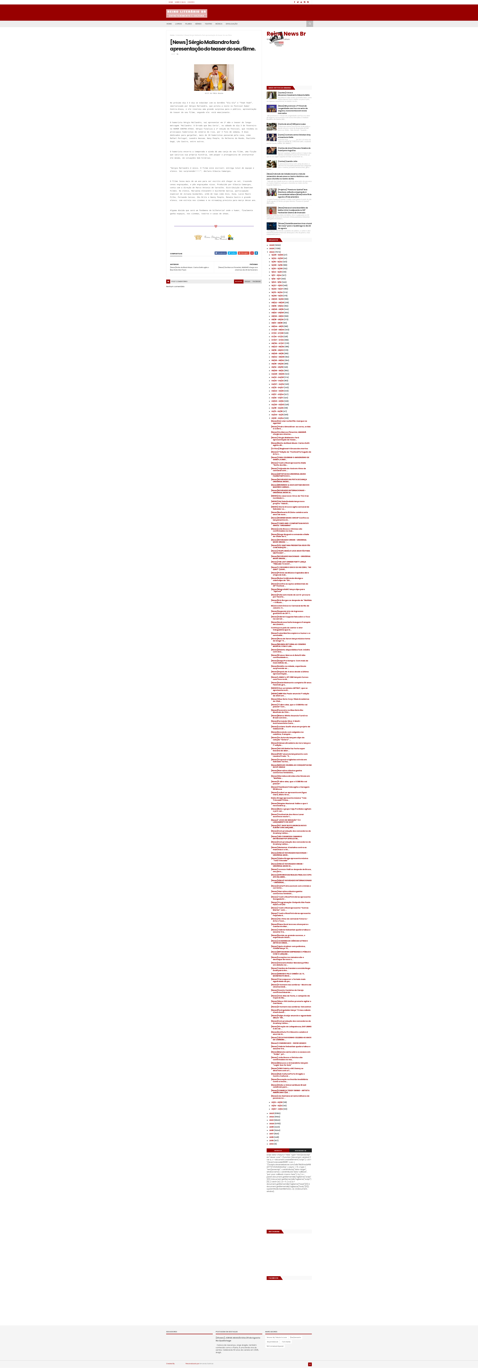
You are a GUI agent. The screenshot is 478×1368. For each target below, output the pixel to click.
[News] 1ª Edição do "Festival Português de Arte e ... (291, 453)
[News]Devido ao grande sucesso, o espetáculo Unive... (288, 936)
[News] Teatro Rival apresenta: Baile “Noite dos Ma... (288, 464)
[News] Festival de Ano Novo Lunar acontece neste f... (287, 815)
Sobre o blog (180, 2)
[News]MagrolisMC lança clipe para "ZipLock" (288, 590)
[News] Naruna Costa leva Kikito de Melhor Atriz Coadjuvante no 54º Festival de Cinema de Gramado (293, 210)
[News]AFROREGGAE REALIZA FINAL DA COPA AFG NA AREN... (291, 876)
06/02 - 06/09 (278, 357)
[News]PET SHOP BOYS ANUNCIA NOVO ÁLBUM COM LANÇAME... (289, 826)
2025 (271, 248)
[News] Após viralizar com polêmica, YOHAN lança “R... (288, 947)
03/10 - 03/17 (277, 397)
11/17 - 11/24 (276, 275)
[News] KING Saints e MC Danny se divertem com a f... (287, 1069)
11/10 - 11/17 (276, 279)
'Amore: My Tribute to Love (277, 1337)
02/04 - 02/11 (277, 414)
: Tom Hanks (286, 1342)
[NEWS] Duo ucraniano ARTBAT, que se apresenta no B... (289, 689)
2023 (271, 1113)
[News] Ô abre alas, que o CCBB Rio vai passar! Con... (289, 705)
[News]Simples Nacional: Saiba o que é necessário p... (289, 804)
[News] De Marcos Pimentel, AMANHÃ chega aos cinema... (288, 433)
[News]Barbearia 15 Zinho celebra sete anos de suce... (289, 513)
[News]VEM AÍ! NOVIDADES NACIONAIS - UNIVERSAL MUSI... (289, 854)
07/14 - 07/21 (277, 336)
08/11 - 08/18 (277, 323)
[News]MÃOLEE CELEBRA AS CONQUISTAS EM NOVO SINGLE (291, 766)
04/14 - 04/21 (277, 380)
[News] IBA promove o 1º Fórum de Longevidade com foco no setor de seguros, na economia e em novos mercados (293, 109)
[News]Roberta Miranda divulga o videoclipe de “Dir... (287, 579)
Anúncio (278, 1151)
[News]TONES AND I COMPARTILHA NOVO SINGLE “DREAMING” (290, 524)
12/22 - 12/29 (277, 258)
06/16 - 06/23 (277, 350)
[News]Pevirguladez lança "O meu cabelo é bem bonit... (291, 1011)
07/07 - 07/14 (277, 340)
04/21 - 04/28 (277, 377)
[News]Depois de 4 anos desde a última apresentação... (290, 672)
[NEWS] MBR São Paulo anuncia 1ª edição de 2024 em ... (290, 694)
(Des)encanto (295, 1337)
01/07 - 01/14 (277, 1109)
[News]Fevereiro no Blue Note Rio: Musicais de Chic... (287, 711)
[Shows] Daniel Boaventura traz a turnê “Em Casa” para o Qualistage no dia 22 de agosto (295, 226)
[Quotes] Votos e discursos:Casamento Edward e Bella (293, 93)
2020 (271, 1123)
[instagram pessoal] (308, 2)
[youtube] (301, 2)
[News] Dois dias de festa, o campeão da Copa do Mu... (290, 997)
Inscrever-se (300, 1151)
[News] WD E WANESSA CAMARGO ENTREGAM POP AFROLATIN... (286, 837)
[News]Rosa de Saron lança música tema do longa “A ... (290, 639)
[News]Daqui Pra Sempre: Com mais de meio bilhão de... (289, 661)
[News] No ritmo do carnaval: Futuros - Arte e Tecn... (289, 920)
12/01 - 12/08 (277, 268)
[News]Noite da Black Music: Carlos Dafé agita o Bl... (290, 444)
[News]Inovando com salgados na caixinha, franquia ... (287, 733)
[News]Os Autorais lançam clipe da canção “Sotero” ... (287, 738)
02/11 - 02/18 (277, 411)
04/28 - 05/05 (278, 374)
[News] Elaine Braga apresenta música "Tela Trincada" (289, 859)
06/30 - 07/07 (278, 343)
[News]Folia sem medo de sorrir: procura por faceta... (290, 596)
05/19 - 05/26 (277, 363)
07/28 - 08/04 (278, 329)
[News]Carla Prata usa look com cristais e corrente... (291, 887)
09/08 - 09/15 (277, 309)
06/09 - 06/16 (277, 353)
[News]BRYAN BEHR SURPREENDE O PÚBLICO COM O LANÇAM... (291, 953)
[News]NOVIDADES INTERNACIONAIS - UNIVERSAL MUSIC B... (288, 491)
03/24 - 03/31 (277, 391)
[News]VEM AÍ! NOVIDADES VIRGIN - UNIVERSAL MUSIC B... (287, 865)
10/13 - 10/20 (277, 292)
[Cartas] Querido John (287, 161)
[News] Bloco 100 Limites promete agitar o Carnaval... (291, 1002)
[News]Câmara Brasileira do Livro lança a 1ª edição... (290, 744)
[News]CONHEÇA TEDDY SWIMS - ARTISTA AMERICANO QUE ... (290, 1091)
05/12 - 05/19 (277, 367)
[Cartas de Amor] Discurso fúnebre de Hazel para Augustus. (294, 149)
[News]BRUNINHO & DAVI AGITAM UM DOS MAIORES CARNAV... (290, 486)
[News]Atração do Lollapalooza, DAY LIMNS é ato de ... (291, 1027)
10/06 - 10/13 (277, 295)
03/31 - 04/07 (277, 387)
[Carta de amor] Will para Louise (292, 124)
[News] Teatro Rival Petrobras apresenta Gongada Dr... (290, 898)
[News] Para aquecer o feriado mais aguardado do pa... (288, 980)
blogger (238, 281)
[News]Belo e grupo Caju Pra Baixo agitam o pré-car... (291, 810)
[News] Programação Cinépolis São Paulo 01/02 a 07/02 (290, 903)
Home (171, 2)
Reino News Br (286, 33)
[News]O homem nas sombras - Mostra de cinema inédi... (291, 985)
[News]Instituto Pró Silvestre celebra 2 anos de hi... (289, 1033)
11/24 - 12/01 (276, 272)
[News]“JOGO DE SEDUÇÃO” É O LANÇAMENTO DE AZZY (286, 821)
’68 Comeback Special (275, 1346)
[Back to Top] (310, 1364)
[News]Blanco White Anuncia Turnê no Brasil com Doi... (289, 716)
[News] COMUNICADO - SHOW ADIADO (288, 1043)
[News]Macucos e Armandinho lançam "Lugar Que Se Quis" (289, 1064)
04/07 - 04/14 (277, 384)
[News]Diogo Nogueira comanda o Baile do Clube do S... (290, 535)
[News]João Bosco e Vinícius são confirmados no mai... (286, 530)
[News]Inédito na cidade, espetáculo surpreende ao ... (288, 667)
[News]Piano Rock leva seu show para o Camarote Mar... (289, 925)
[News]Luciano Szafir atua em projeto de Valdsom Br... (290, 727)
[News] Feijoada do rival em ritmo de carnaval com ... (288, 469)
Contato (191, 2)
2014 (271, 1144)
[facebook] (294, 2)
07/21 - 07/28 (277, 333)
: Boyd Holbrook (272, 1342)
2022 (271, 1117)
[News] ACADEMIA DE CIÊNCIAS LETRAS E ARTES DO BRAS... (289, 942)
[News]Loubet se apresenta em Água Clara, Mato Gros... (289, 793)
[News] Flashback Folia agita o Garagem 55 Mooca (290, 788)
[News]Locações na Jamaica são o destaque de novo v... (287, 958)
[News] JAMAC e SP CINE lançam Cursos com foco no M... (289, 678)
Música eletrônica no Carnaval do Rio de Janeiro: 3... (290, 607)
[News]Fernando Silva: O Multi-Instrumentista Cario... (285, 722)
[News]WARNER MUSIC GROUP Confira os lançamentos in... (290, 519)
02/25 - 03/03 (277, 404)
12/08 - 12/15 (277, 265)
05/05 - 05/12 (277, 370)
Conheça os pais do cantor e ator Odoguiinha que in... (287, 628)
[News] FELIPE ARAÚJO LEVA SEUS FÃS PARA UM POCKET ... (290, 552)
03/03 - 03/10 (277, 401)
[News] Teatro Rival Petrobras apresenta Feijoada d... (290, 914)
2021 (271, 1120)
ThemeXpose (180, 1364)
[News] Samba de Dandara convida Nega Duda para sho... (290, 969)
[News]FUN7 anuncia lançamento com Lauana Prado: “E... (289, 755)
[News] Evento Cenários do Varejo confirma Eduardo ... (287, 991)
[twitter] (298, 2)
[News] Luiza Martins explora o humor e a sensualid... (290, 634)
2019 (271, 1127)
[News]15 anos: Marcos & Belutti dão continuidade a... (288, 656)
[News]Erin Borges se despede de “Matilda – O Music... (291, 601)
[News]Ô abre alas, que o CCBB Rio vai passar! (289, 782)
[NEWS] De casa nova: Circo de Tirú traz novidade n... (290, 497)
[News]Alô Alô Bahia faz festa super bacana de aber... (288, 749)
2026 (271, 245)
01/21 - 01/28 (277, 1102)
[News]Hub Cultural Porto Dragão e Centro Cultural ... (288, 1075)
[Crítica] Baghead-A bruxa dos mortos (289, 448)
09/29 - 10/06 (277, 299)
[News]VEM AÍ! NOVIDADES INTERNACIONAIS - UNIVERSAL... (291, 881)
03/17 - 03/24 (277, 394)
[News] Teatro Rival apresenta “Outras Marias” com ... (289, 909)
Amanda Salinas (206, 1364)
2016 (271, 1137)
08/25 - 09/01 (277, 316)
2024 (271, 252)
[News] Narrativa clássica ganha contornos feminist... (286, 892)
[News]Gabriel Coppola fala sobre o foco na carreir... (290, 617)
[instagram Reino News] (304, 2)
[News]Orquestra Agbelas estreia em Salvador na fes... (289, 760)
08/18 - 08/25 (277, 319)
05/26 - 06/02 (277, 360)
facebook (257, 281)
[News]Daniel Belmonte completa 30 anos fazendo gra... (291, 683)
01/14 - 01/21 (276, 1105)
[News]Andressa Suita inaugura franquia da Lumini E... (290, 623)
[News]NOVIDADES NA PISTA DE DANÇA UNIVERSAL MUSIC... (289, 480)
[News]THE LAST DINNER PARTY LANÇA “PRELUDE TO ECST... (288, 563)
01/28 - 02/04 (277, 418)
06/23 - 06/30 (277, 346)
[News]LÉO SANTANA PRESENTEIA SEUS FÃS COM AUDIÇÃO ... (290, 546)
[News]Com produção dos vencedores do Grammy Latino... (291, 832)
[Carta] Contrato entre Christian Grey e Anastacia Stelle (294, 136)
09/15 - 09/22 (277, 306)
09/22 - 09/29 (277, 302)
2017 (271, 1133)
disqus (247, 281)
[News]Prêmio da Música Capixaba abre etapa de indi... (290, 574)
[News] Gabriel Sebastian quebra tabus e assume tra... (290, 931)
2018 (271, 1130)
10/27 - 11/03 (277, 285)
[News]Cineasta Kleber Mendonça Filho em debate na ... (290, 964)
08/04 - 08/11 (277, 326)
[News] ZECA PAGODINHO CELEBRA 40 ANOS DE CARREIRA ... (291, 1038)
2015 (271, 1140)
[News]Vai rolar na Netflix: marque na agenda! (289, 422)
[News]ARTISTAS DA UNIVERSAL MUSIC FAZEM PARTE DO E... (288, 475)
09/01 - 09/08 (277, 312)
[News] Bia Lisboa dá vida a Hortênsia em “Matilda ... (290, 777)
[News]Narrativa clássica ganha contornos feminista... (286, 771)
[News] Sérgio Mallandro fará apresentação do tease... (285, 438)
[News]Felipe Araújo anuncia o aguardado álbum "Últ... (291, 1016)
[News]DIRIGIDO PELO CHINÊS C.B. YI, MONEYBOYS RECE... (287, 974)
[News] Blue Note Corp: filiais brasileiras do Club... (290, 700)
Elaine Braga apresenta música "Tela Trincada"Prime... (288, 799)
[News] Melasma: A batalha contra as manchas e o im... (289, 848)
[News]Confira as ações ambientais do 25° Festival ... (289, 585)
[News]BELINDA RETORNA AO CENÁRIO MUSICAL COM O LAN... (288, 645)
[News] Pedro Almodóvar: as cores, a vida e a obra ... (290, 427)
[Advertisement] (282, 66)
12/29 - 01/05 (277, 255)
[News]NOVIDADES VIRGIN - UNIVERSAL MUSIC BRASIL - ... (289, 541)
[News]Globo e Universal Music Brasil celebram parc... (288, 1086)
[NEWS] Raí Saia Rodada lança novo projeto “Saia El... (288, 502)
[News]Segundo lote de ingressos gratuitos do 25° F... (287, 612)
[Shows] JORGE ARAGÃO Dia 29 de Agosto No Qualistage (238, 1339)
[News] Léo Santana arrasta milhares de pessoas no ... (290, 1097)
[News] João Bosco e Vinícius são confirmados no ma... (287, 1058)
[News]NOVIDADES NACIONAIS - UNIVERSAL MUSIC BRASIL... (291, 557)
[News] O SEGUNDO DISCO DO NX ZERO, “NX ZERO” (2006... (291, 568)
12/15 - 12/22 (277, 261)
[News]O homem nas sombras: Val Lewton (291, 1007)
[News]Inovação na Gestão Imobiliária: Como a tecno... (289, 1080)
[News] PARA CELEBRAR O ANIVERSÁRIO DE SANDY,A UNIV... (290, 458)
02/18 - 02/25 (277, 408)
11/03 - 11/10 (276, 282)
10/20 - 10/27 (277, 289)
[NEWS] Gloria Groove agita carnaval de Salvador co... (290, 508)
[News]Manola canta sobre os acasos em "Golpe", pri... (290, 1053)
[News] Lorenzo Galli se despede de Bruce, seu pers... (291, 870)
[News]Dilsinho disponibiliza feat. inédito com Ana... (290, 650)
